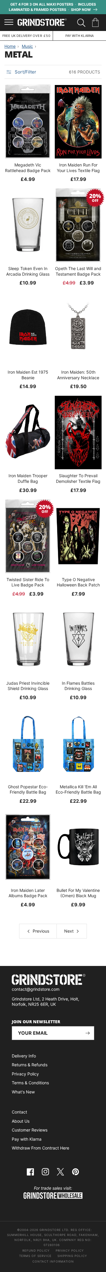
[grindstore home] (53, 980)
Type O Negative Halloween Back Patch (78, 582)
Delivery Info (24, 1055)
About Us (20, 1121)
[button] (96, 22)
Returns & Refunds (29, 1064)
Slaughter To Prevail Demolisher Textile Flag (78, 478)
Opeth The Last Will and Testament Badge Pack (78, 271)
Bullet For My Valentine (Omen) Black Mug (78, 893)
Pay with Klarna (27, 1139)
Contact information (53, 1261)
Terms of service (35, 1256)
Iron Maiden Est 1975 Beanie (28, 374)
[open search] (81, 22)
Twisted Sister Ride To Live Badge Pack (27, 582)
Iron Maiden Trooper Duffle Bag (28, 478)
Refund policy (36, 1250)
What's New (23, 1091)
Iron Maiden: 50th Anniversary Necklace (78, 374)
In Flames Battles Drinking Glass (78, 686)
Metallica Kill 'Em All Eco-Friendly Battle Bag (78, 789)
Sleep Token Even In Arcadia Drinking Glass (27, 271)
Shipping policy (72, 1256)
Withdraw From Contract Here (40, 1147)
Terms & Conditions (30, 1082)
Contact (19, 1111)
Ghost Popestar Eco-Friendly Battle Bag (28, 789)
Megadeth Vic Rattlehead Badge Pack (28, 167)
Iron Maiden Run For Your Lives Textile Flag (78, 167)
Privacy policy (70, 1250)
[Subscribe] (87, 1033)
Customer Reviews (29, 1129)
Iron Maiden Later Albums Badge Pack (28, 893)
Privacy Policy (25, 1073)
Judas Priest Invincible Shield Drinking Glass (27, 686)
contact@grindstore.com (35, 989)
